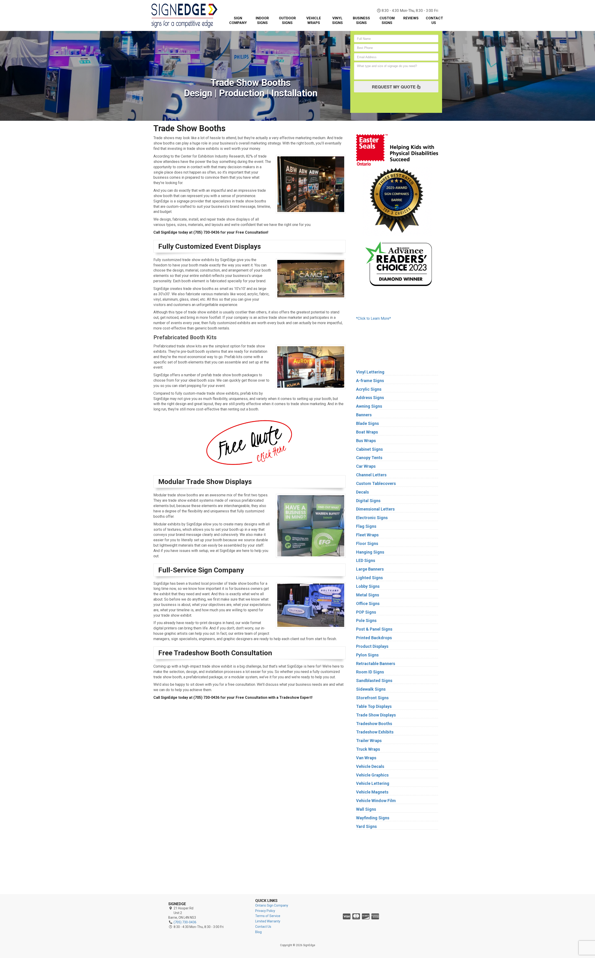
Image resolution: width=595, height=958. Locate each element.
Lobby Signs (368, 586)
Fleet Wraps (367, 534)
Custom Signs (387, 20)
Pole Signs (366, 620)
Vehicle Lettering (372, 783)
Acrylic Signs (368, 389)
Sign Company (238, 20)
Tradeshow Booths (374, 723)
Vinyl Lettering (370, 372)
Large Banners (370, 569)
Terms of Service (267, 916)
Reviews (411, 18)
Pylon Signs (367, 654)
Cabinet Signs (369, 449)
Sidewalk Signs (371, 689)
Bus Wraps (366, 440)
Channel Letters (371, 474)
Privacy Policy (265, 911)
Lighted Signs (369, 577)
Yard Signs (366, 826)
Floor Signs (367, 543)
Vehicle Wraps (313, 20)
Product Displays (372, 646)
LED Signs (365, 560)
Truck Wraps (368, 749)
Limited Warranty (267, 921)
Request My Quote (394, 87)
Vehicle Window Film (376, 800)
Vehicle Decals (370, 766)
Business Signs (361, 20)
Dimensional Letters (375, 509)
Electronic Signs (372, 517)
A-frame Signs (370, 380)
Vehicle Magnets (372, 792)
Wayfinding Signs (372, 817)
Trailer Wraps (369, 740)
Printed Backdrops (374, 637)
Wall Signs (366, 809)
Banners (364, 414)
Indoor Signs (262, 20)
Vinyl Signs (337, 20)
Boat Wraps (367, 432)
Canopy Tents (369, 457)
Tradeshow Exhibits (374, 731)
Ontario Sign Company (271, 905)
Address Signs (370, 397)
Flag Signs (366, 526)
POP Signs (366, 612)
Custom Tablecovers (376, 483)
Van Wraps (366, 757)
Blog (258, 932)
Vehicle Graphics (372, 775)
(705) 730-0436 (416, 4)
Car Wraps (366, 466)
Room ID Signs (370, 671)
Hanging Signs (370, 552)
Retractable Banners (375, 663)
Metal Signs (367, 594)
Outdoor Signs (287, 20)
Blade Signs (367, 423)
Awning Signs (369, 406)
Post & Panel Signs (374, 629)
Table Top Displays (374, 706)
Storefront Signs (372, 697)
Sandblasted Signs (374, 680)
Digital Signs (368, 500)
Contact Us (434, 20)
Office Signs (368, 603)
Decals (362, 492)
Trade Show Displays (376, 715)
